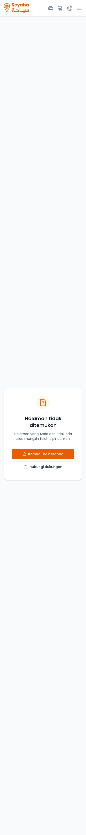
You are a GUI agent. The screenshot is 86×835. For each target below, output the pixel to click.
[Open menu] (79, 8)
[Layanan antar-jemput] (51, 8)
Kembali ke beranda (46, 454)
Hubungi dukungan (45, 466)
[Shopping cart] (60, 8)
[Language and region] (70, 8)
